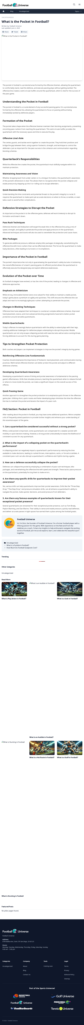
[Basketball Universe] (21, 996)
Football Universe (26, 519)
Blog (11, 11)
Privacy (66, 970)
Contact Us (26, 975)
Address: (5, 939)
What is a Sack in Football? (67, 599)
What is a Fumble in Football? (18, 545)
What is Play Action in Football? (14, 599)
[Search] (74, 4)
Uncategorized (24, 11)
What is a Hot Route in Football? (41, 757)
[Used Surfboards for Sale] (21, 1008)
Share (7, 32)
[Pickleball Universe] (62, 1002)
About (25, 966)
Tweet (16, 32)
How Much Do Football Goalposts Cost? (22, 548)
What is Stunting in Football (13, 896)
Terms (66, 966)
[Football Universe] (15, 4)
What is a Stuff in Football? (67, 757)
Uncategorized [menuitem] (7, 573)
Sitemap (67, 979)
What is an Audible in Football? (41, 737)
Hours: (4, 945)
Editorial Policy (69, 975)
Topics (77, 11)
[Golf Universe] (62, 996)
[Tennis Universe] (62, 1008)
